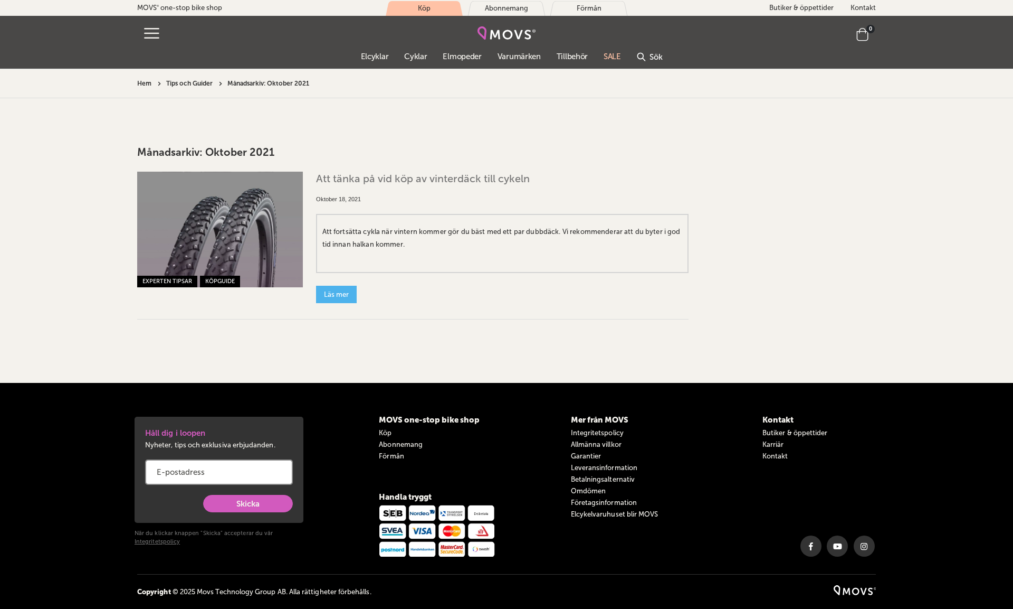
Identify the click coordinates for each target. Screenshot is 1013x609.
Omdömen (588, 491)
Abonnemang (401, 444)
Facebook (810, 546)
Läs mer (336, 294)
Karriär (772, 444)
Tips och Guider (189, 83)
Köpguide (220, 281)
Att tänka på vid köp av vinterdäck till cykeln (423, 178)
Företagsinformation (604, 503)
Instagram (864, 546)
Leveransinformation (604, 468)
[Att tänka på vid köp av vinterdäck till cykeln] (220, 229)
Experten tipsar (167, 281)
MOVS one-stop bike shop (179, 8)
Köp (385, 433)
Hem (144, 83)
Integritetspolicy (157, 541)
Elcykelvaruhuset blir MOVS (614, 514)
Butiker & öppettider (801, 8)
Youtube (837, 546)
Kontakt (863, 8)
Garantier (586, 456)
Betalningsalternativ (603, 479)
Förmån (391, 456)
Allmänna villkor (596, 444)
